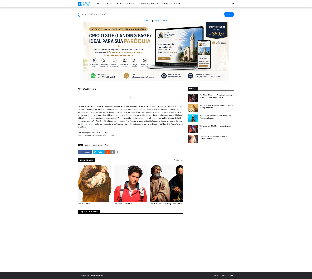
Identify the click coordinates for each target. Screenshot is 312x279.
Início (216, 275)
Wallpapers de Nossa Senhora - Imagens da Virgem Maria (216, 106)
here (89, 124)
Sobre (223, 275)
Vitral (106, 145)
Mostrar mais (178, 160)
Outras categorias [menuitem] (147, 4)
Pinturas (148, 20)
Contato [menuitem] (175, 4)
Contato (231, 275)
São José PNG (84, 204)
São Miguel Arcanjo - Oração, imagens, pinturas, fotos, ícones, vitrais (216, 96)
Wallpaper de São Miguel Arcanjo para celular (215, 127)
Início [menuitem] (98, 4)
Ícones (156, 20)
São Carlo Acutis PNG (123, 204)
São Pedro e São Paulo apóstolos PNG (166, 204)
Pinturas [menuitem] (109, 4)
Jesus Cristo (97, 145)
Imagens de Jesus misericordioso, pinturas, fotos (214, 137)
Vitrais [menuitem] (130, 4)
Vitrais (165, 20)
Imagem (88, 145)
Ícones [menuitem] (120, 4)
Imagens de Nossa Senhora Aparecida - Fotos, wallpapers (216, 117)
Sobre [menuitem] (165, 4)
